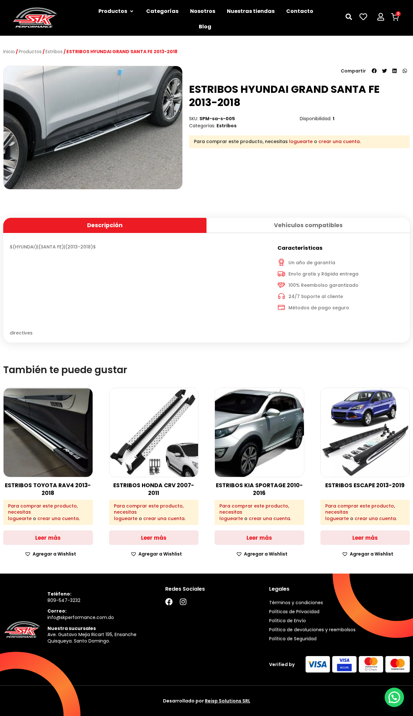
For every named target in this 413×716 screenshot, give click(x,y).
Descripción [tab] (105, 225)
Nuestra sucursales (71, 628)
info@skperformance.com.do (80, 617)
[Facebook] (169, 601)
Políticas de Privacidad (294, 611)
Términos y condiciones (296, 602)
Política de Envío (287, 620)
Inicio (9, 51)
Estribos (54, 51)
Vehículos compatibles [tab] (308, 225)
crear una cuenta (339, 141)
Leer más (48, 538)
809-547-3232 (63, 600)
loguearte (301, 141)
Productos (30, 51)
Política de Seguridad (293, 638)
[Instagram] (183, 601)
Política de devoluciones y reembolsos (312, 629)
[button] (374, 71)
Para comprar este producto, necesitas (43, 509)
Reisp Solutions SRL (227, 701)
